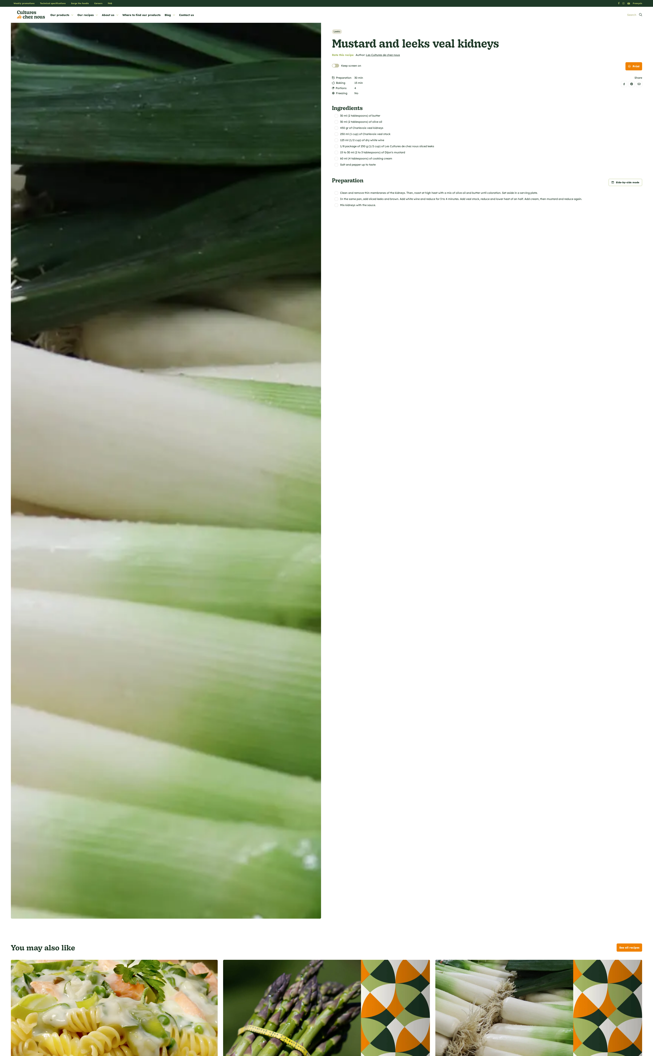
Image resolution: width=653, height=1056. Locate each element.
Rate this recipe (343, 55)
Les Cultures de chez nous (383, 55)
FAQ (110, 3)
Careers (98, 3)
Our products (59, 15)
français (637, 3)
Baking (340, 82)
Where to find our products (141, 15)
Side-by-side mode (627, 182)
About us (108, 15)
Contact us (186, 15)
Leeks (337, 31)
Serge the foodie (80, 3)
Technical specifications (53, 3)
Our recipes (85, 15)
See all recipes (629, 947)
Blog (168, 15)
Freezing (341, 93)
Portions (341, 88)
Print (636, 66)
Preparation (343, 77)
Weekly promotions (24, 3)
